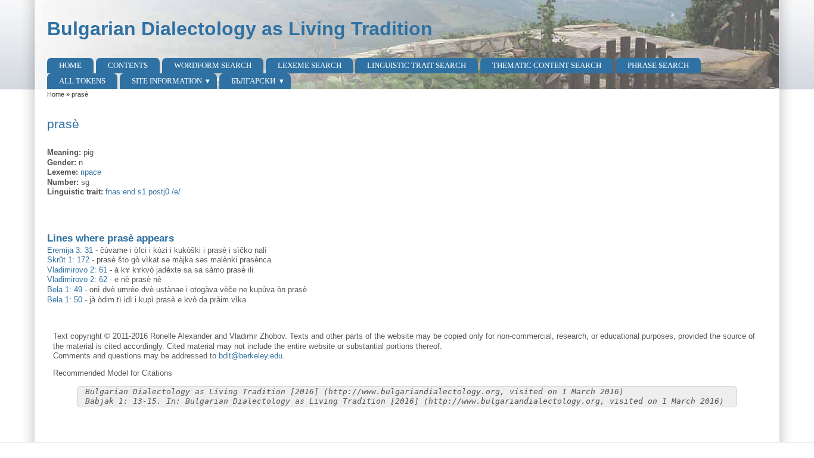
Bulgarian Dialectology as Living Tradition (240, 28)
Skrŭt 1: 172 (68, 259)
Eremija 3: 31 (70, 250)
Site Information (167, 80)
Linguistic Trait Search (416, 65)
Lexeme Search (309, 65)
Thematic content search (546, 65)
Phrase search (658, 65)
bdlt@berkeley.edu (250, 355)
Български (253, 80)
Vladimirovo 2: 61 (77, 269)
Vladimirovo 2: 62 (77, 279)
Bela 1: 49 (64, 289)
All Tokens (82, 80)
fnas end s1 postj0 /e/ (143, 191)
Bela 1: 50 (64, 299)
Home (70, 65)
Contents (128, 65)
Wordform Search (212, 65)
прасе (90, 172)
